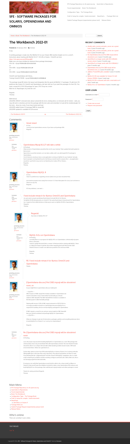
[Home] (34, 13)
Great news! (31, 123)
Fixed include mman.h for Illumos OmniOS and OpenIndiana (49, 195)
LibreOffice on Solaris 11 (20, 402)
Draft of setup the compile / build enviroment (81, 16)
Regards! (35, 213)
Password (88, 99)
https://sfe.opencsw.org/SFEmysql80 (20, 59)
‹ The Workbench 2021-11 (17, 114)
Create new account (94, 103)
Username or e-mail (91, 94)
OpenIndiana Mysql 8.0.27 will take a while (42, 144)
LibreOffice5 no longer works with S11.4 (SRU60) (102, 63)
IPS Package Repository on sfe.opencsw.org (81, 4)
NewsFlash (101, 16)
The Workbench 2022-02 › (74, 114)
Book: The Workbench (89, 8)
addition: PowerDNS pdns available (98, 72)
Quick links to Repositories (105, 4)
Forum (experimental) (73, 8)
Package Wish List (112, 16)
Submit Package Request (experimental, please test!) (83, 20)
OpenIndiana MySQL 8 (36, 172)
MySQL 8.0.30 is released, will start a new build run (103, 80)
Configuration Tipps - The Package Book (79, 12)
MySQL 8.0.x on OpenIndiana (42, 235)
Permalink (11, 140)
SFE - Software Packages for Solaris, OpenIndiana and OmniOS (32, 21)
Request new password (95, 105)
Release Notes (106, 20)
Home (12, 35)
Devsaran (58, 441)
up (45, 114)
